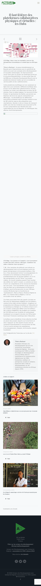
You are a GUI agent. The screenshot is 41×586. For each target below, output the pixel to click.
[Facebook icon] (20, 579)
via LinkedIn (24, 554)
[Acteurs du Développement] (8, 2)
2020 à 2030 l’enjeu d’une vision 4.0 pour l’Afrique (17, 454)
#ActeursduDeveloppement (20, 546)
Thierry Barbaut (20, 341)
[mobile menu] (38, 2)
